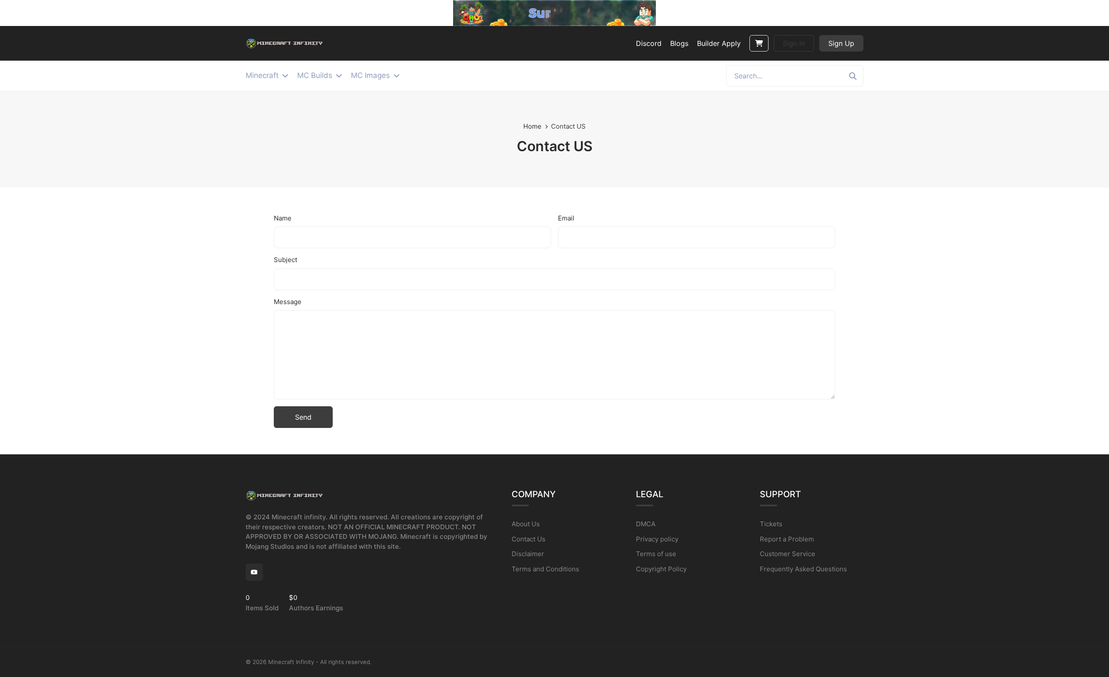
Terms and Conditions (545, 569)
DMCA (645, 524)
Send (303, 417)
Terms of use (656, 554)
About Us (526, 524)
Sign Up (841, 43)
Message (288, 302)
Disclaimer (528, 554)
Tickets (771, 524)
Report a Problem (787, 539)
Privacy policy (657, 539)
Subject (285, 260)
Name (283, 218)
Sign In (794, 43)
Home (532, 126)
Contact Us (528, 539)
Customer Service (787, 554)
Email (566, 218)
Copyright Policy (661, 569)
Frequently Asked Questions (803, 569)
